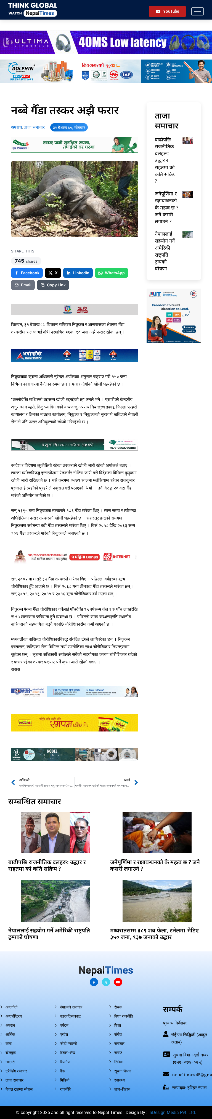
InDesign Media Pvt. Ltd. (172, 1112)
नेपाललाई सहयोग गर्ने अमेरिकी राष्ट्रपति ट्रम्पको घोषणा (165, 251)
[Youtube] (118, 982)
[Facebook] (94, 982)
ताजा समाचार (34, 127)
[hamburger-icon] (197, 11)
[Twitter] (106, 982)
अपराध (16, 127)
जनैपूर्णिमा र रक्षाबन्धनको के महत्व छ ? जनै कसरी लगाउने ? (166, 207)
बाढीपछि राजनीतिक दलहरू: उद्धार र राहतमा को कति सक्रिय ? (165, 160)
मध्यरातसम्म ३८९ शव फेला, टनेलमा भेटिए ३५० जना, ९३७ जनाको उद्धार (154, 934)
